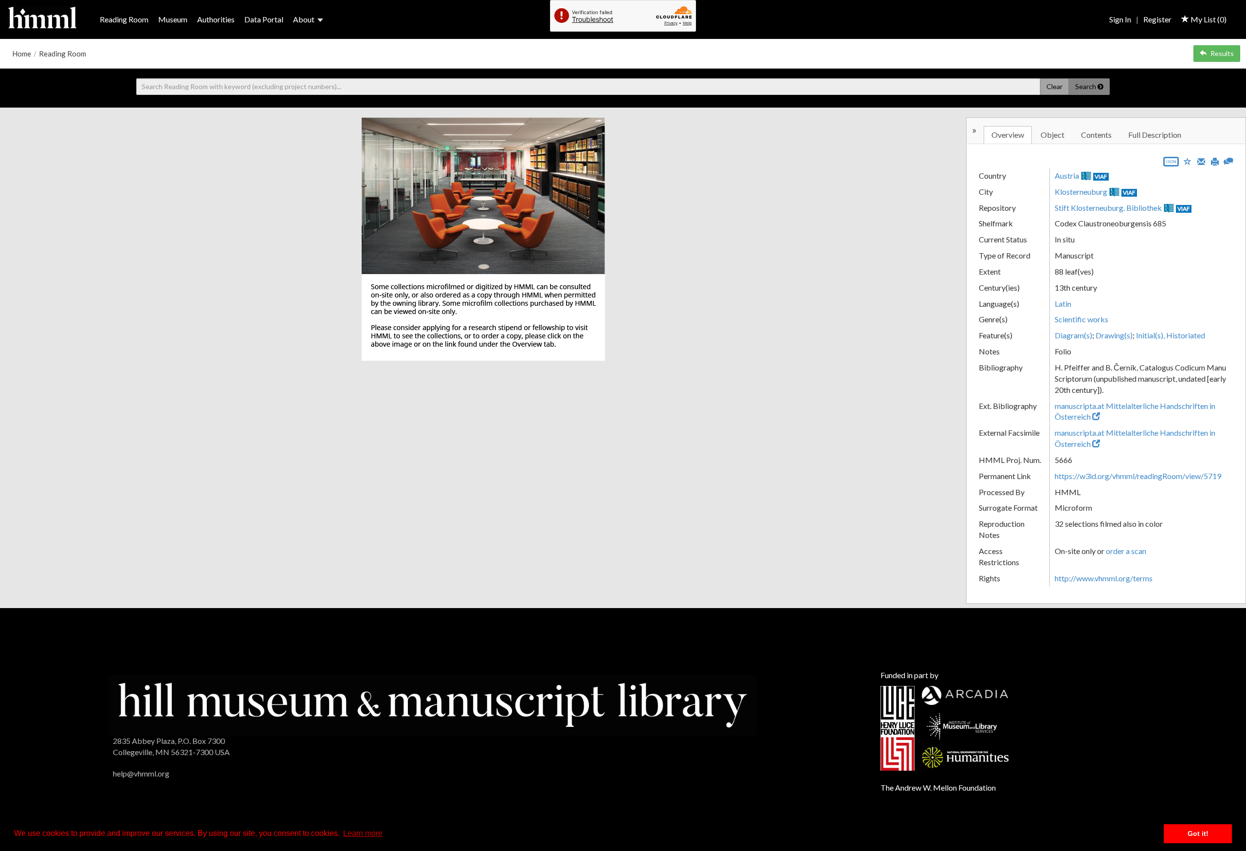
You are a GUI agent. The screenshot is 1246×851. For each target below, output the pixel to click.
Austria (1067, 175)
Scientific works (1081, 319)
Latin (1063, 303)
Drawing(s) (1114, 335)
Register (1157, 19)
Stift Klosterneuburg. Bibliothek (1108, 207)
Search (1086, 86)
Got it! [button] (1198, 833)
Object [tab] (1052, 134)
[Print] (1215, 161)
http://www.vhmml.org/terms (1104, 578)
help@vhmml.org (141, 773)
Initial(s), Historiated (1170, 335)
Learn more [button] (363, 833)
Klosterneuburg (1081, 191)
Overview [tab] (1007, 134)
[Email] (1201, 161)
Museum (172, 19)
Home (21, 53)
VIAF (1101, 176)
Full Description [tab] (1154, 134)
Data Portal (263, 19)
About (303, 19)
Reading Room (124, 19)
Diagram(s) (1073, 335)
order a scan (1126, 550)
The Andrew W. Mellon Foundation (938, 787)
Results (1222, 53)
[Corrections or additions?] (1228, 160)
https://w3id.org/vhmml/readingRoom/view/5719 (1138, 476)
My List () (1208, 19)
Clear (1054, 86)
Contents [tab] (1096, 134)
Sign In (1120, 19)
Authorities (216, 19)
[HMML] (432, 704)
